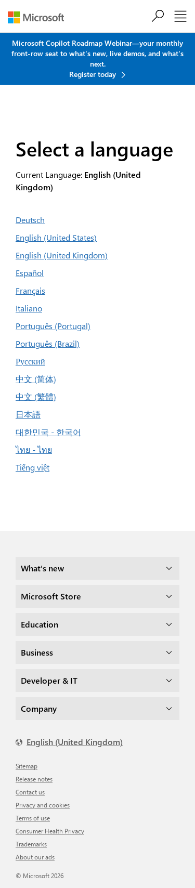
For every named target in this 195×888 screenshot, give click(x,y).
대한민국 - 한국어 (48, 431)
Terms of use (33, 818)
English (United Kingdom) (62, 255)
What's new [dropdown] (42, 568)
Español (30, 272)
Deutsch (30, 219)
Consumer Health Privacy (50, 831)
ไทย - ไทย (34, 449)
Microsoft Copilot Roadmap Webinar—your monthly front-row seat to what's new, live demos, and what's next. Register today (97, 58)
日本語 (28, 414)
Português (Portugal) (53, 325)
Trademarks (31, 844)
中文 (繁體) (36, 396)
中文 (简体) (36, 378)
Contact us (30, 792)
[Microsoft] (40, 17)
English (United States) (56, 237)
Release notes (34, 779)
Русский (30, 361)
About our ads (35, 857)
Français (30, 290)
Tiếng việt (32, 467)
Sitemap (26, 766)
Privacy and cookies (43, 805)
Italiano (29, 308)
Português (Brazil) (48, 343)
